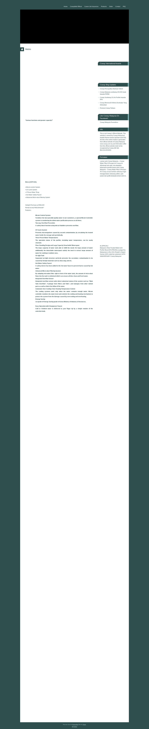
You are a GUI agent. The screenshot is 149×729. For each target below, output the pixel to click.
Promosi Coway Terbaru (107, 108)
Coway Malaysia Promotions (109, 122)
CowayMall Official (76, 6)
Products (104, 6)
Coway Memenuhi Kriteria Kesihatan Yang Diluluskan (113, 104)
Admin (74, 726)
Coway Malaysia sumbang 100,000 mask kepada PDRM (113, 93)
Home (66, 6)
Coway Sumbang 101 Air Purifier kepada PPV (113, 98)
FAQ (124, 6)
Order (111, 6)
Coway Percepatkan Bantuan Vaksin (111, 89)
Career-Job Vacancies (91, 6)
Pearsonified (75, 724)
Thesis (84, 724)
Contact (117, 6)
